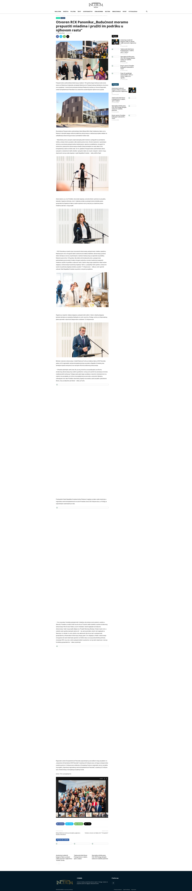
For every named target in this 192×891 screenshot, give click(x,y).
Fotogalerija (133, 11)
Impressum (133, 889)
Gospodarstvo (87, 11)
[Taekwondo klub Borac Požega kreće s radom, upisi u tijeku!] (82, 848)
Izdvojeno (63, 18)
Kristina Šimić (62, 33)
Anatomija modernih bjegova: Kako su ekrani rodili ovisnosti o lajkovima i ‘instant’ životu (64, 858)
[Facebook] (57, 36)
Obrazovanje (116, 11)
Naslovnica (58, 15)
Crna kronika (99, 11)
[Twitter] (60, 36)
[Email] (67, 36)
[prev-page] (57, 863)
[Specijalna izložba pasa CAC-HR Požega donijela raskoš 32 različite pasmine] (100, 848)
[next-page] (59, 863)
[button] (146, 11)
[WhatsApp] (64, 36)
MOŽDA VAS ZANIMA (62, 839)
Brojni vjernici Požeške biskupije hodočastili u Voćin (127, 67)
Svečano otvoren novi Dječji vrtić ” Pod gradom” (96, 833)
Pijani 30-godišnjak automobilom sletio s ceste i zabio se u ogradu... (126, 75)
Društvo (65, 11)
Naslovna (58, 11)
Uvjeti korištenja (126, 889)
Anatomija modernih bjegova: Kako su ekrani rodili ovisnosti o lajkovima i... (128, 42)
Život (79, 11)
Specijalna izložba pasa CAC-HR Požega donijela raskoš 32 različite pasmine (100, 857)
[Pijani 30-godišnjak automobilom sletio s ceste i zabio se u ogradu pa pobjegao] (115, 75)
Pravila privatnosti (118, 889)
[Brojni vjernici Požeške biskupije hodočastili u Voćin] (115, 67)
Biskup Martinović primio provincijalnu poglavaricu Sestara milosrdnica (68, 833)
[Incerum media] (96, 5)
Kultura (107, 11)
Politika (73, 11)
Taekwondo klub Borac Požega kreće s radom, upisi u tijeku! (80, 857)
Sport (125, 11)
